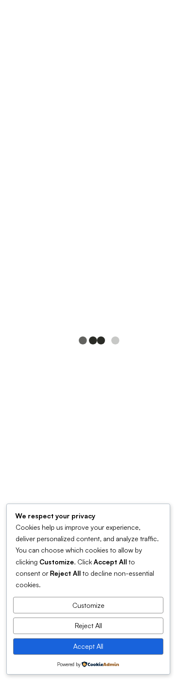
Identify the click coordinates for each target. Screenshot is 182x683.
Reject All (88, 625)
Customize (88, 605)
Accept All (88, 646)
